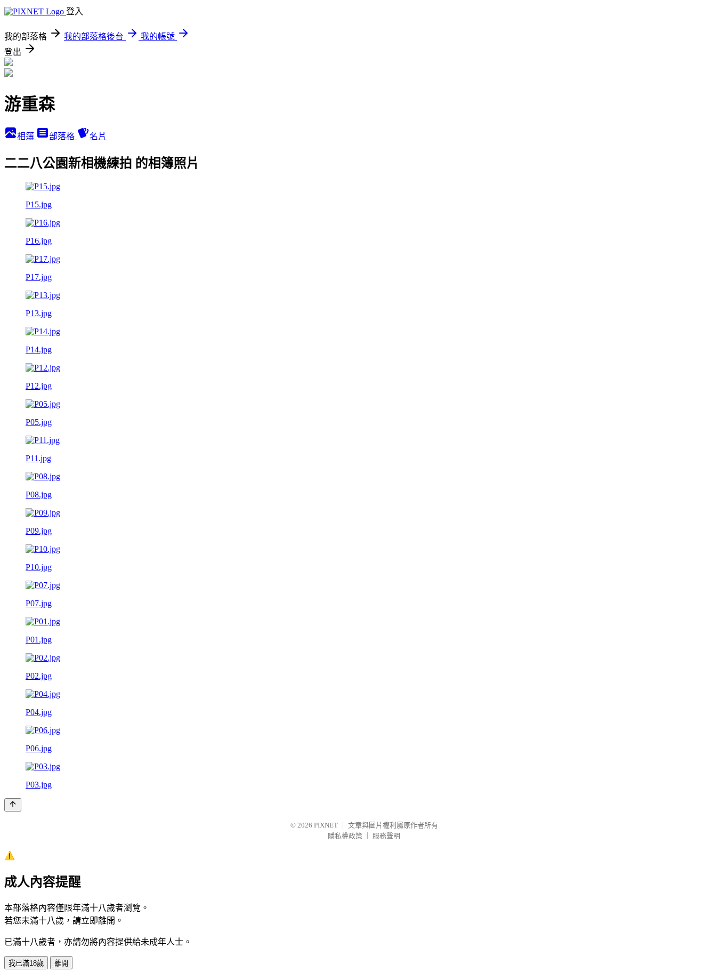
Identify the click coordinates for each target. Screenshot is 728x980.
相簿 (26, 136)
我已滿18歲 (26, 963)
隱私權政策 (345, 836)
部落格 (63, 136)
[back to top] (12, 805)
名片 (98, 136)
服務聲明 (386, 836)
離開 (61, 963)
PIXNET (326, 825)
